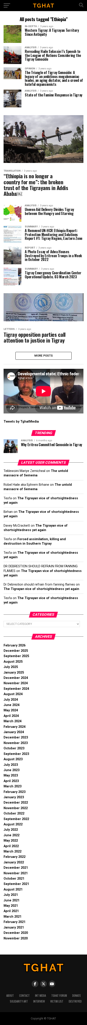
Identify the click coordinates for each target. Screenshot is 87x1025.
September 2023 (16, 754)
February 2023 (14, 792)
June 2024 (11, 705)
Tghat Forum (59, 995)
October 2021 (14, 879)
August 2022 (13, 824)
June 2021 (11, 900)
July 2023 (11, 765)
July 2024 (11, 700)
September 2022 (16, 819)
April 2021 (11, 911)
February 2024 (14, 727)
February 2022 (14, 857)
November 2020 (16, 938)
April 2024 (11, 716)
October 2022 (14, 813)
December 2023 (16, 737)
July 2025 (11, 667)
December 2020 (16, 933)
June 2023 (11, 770)
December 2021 (16, 868)
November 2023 (16, 743)
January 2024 (14, 732)
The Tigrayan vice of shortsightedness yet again (41, 589)
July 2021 (11, 895)
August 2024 (13, 694)
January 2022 (14, 862)
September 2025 (16, 656)
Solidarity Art (19, 1001)
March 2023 (12, 786)
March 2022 (12, 851)
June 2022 (11, 835)
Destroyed (75, 1001)
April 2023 (11, 781)
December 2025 (16, 651)
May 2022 (11, 840)
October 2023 (14, 748)
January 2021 (14, 927)
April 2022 (11, 846)
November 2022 (16, 808)
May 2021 (11, 906)
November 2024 (16, 683)
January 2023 (14, 797)
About (10, 995)
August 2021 (13, 889)
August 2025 (13, 662)
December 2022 (16, 802)
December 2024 (16, 678)
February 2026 (14, 645)
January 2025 (14, 672)
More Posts (43, 355)
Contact (24, 995)
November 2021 (16, 873)
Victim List (56, 1001)
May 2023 (11, 775)
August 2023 (13, 759)
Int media (40, 995)
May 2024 (11, 710)
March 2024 (12, 721)
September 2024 (16, 689)
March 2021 (12, 917)
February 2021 (14, 922)
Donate (76, 995)
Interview (39, 1001)
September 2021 (16, 884)
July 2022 (11, 830)
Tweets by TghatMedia (21, 421)
